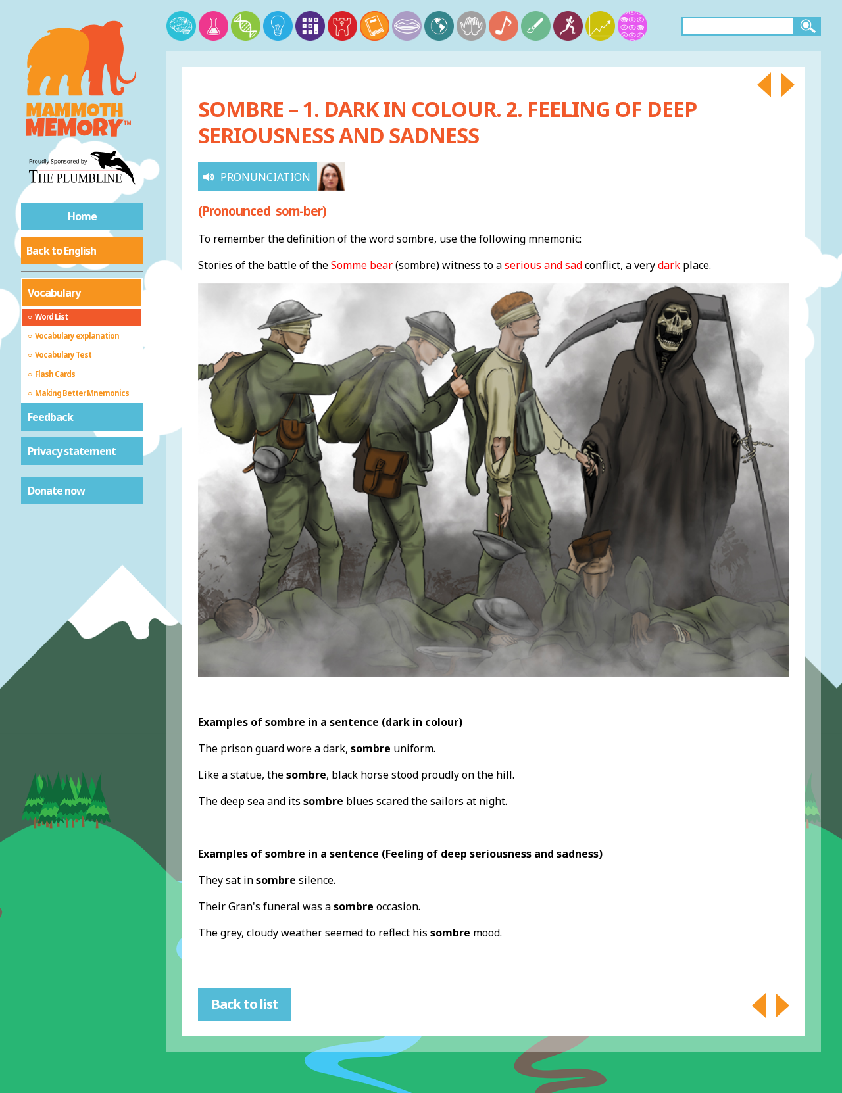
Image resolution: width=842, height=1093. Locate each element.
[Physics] (278, 26)
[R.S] (471, 26)
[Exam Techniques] (632, 26)
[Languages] (407, 26)
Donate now (56, 490)
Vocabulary (54, 292)
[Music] (503, 26)
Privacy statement (72, 451)
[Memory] (181, 26)
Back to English (61, 250)
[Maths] (310, 26)
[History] (342, 26)
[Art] (536, 26)
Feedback (50, 417)
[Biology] (245, 26)
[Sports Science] (568, 26)
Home (82, 216)
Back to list (244, 1004)
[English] (374, 26)
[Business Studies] (600, 26)
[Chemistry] (213, 26)
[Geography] (439, 26)
